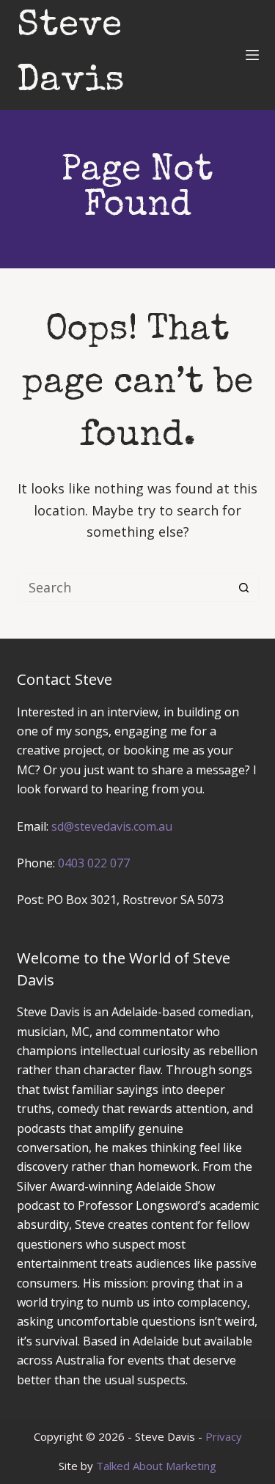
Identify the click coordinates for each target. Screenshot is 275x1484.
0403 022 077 (94, 863)
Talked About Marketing (156, 1465)
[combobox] (124, 587)
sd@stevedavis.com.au (111, 826)
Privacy (223, 1436)
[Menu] (252, 55)
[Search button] (244, 587)
